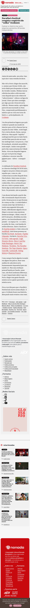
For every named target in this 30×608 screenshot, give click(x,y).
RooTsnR (10, 234)
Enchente (18, 234)
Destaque (12, 302)
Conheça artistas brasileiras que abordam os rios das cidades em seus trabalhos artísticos (8, 467)
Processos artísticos (9, 10)
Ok (10, 605)
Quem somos (8, 359)
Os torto (25, 305)
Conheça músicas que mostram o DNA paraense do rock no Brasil (8, 454)
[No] (28, 603)
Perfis (6, 380)
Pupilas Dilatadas (18, 307)
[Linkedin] (6, 69)
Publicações (8, 361)
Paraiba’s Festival (19, 166)
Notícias (20, 568)
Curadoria (7, 384)
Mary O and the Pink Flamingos (16, 304)
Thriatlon (12, 246)
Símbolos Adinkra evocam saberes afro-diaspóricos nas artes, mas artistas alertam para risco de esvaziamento (7, 500)
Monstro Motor (7, 241)
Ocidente (5, 117)
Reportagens (8, 379)
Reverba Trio (22, 236)
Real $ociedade (9, 229)
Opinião (6, 388)
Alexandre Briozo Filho (9, 473)
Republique (7, 370)
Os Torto (5, 238)
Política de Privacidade (11, 369)
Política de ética (9, 365)
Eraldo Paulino (7, 459)
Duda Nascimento (8, 489)
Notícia (6, 377)
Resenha (5, 15)
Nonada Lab (8, 363)
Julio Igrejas (13, 238)
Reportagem (5, 463)
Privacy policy (17, 605)
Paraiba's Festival (7, 307)
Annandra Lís (6, 524)
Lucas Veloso (6, 507)
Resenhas (7, 386)
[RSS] (11, 69)
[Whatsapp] (3, 69)
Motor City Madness (16, 305)
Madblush (5, 231)
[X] (14, 69)
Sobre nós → (19, 2)
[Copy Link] (9, 69)
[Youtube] (17, 69)
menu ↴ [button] (26, 2)
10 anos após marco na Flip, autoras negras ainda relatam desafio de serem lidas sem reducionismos (8, 483)
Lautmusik (13, 250)
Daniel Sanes (13, 60)
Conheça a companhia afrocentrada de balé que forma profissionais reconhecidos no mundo (7, 517)
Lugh (21, 238)
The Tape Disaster (15, 248)
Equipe (8, 570)
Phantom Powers (14, 253)
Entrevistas (7, 382)
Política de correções (10, 367)
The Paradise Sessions (13, 311)
